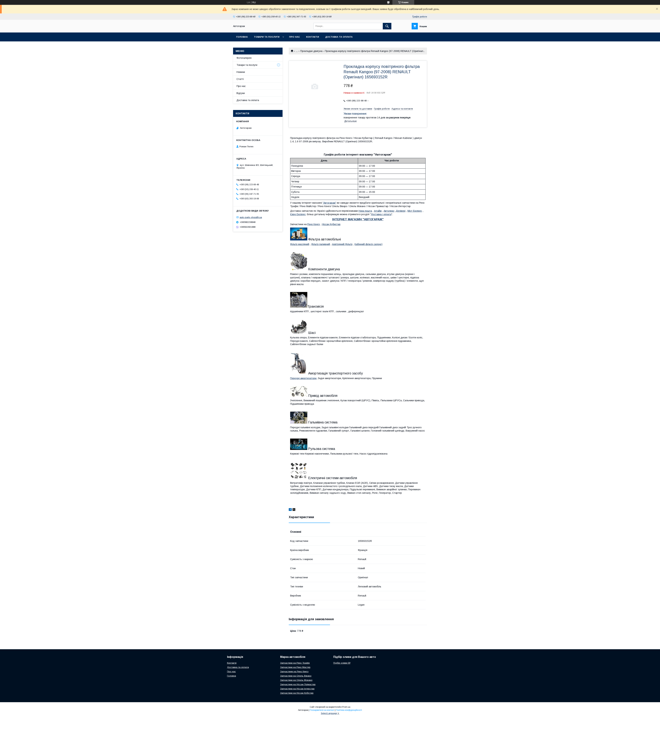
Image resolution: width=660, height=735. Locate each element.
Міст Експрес (415, 210)
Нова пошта (365, 210)
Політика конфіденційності (349, 710)
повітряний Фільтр (342, 244)
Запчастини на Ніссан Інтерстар (297, 688)
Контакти (312, 37)
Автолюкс (389, 210)
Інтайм (378, 210)
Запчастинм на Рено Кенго (294, 671)
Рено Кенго (313, 224)
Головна (242, 37)
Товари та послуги (266, 37)
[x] (294, 510)
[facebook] (290, 510)
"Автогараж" (329, 202)
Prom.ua (346, 707)
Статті (240, 79)
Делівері (400, 210)
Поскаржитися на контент (322, 710)
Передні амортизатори (303, 378)
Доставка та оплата (339, 37)
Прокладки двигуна (311, 51)
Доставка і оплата (381, 214)
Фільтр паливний (320, 244)
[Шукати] (387, 26)
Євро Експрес (298, 214)
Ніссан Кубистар (331, 224)
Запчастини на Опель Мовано (296, 680)
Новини (240, 72)
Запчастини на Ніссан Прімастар (298, 684)
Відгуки (240, 93)
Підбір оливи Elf (341, 663)
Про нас (294, 37)
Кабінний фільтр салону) (368, 244)
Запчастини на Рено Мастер (295, 667)
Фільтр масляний (299, 244)
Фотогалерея (243, 58)
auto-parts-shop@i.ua (251, 217)
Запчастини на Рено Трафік (295, 663)
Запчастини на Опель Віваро (295, 676)
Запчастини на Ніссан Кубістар (297, 693)
